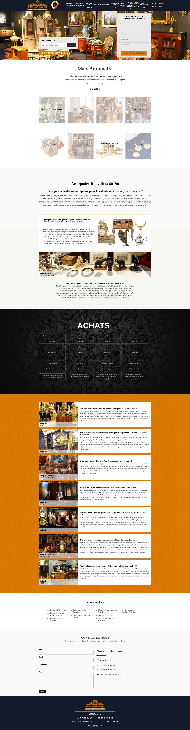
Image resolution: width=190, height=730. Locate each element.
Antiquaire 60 (97, 5)
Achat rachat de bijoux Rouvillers (56, 619)
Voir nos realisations (53, 53)
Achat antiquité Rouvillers (57, 610)
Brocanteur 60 (106, 5)
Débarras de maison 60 (69, 5)
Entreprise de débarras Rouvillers (106, 619)
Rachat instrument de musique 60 (144, 5)
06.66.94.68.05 (157, 7)
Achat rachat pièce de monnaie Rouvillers (56, 614)
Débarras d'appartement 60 (79, 5)
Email (41, 657)
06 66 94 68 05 (105, 717)
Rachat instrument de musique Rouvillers (129, 611)
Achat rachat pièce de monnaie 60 (130, 5)
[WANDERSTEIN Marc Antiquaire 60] (38, 5)
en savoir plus (51, 122)
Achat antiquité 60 (123, 5)
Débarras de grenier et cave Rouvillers (107, 611)
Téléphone (43, 664)
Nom (40, 650)
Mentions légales (110, 721)
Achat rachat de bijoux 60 (136, 5)
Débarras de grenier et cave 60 (89, 5)
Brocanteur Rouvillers (105, 615)
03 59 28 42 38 (85, 717)
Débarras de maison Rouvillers (80, 611)
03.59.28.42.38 (157, 4)
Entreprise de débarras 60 (115, 5)
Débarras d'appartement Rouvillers (81, 616)
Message (42, 672)
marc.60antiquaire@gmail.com (110, 674)
